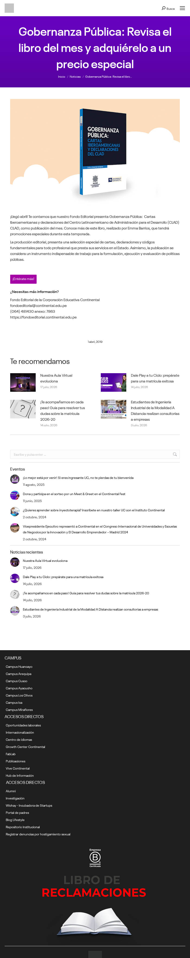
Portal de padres (17, 812)
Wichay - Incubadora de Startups (29, 805)
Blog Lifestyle (15, 819)
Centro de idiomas (19, 739)
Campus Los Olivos (19, 695)
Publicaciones (15, 760)
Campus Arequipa (18, 673)
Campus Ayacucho (19, 687)
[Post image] (23, 382)
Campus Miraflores (19, 709)
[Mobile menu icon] (182, 8)
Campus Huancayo (19, 666)
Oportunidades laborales (23, 724)
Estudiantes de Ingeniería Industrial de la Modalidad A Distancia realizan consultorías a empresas (155, 410)
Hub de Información (20, 775)
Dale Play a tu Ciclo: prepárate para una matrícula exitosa (155, 377)
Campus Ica (14, 702)
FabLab (11, 753)
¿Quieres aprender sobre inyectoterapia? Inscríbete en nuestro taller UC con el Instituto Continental (94, 509)
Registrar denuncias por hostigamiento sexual (38, 833)
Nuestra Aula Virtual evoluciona (56, 377)
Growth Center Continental (25, 746)
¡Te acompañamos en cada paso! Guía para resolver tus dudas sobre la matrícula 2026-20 (62, 410)
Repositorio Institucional (23, 826)
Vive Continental (18, 768)
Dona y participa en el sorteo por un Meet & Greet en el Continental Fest (74, 493)
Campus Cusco (16, 680)
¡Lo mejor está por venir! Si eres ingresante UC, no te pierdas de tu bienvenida (78, 477)
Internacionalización (20, 732)
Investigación (15, 798)
